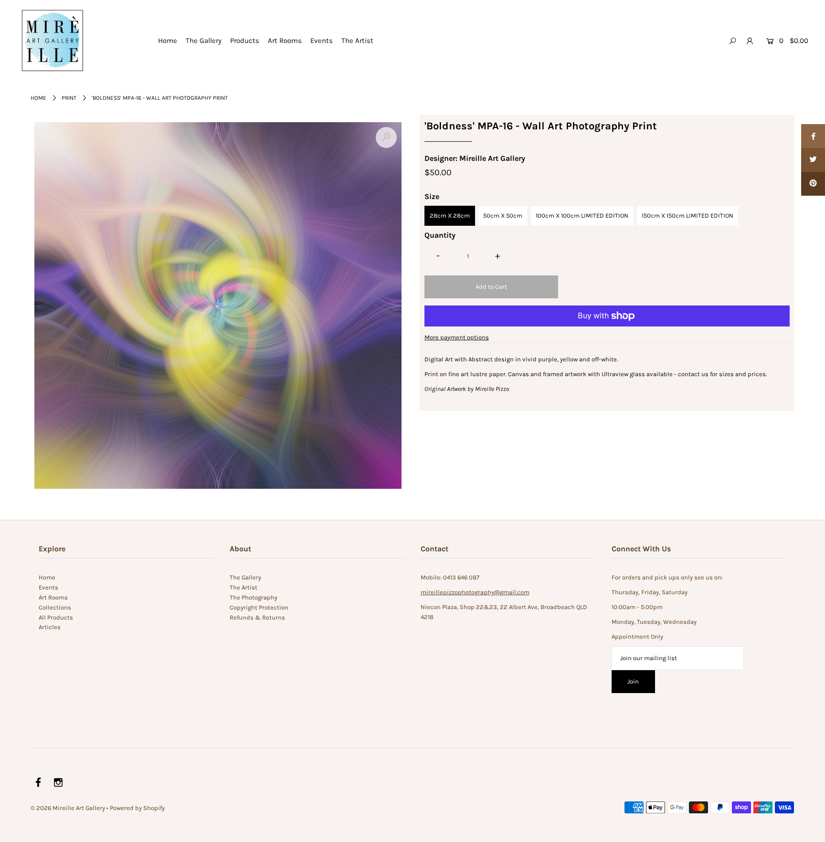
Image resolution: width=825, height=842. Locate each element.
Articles (50, 627)
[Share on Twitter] (813, 160)
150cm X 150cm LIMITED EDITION (687, 215)
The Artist (357, 40)
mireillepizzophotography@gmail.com (475, 592)
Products (244, 40)
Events (321, 40)
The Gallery (204, 40)
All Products (56, 617)
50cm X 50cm (502, 215)
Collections (55, 607)
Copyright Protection (259, 607)
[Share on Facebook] (813, 136)
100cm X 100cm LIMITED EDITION (582, 215)
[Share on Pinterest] (813, 184)
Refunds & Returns (257, 617)
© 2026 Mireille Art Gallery (68, 807)
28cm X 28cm (450, 215)
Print (69, 98)
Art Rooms (285, 40)
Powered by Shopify (137, 807)
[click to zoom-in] (386, 137)
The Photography (253, 597)
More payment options (456, 337)
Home (167, 40)
